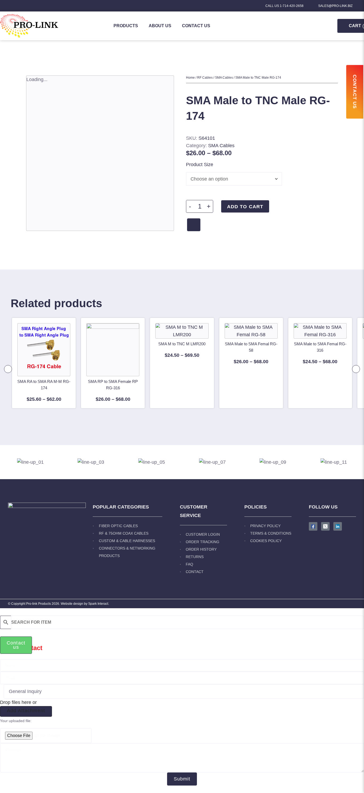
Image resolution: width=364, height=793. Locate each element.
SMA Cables (224, 77)
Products (126, 25)
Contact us (196, 25)
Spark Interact (98, 604)
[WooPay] (193, 224)
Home (190, 77)
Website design (72, 604)
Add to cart (245, 206)
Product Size (199, 164)
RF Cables (205, 77)
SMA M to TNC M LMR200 (181, 344)
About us (160, 25)
